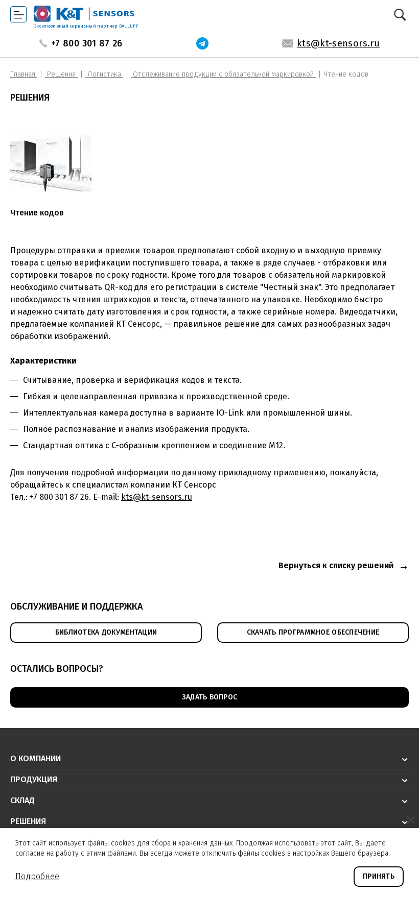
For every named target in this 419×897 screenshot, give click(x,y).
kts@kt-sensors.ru (338, 43)
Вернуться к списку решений (335, 565)
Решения (61, 74)
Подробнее (37, 876)
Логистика (104, 74)
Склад (22, 800)
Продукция (33, 779)
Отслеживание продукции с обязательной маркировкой (223, 74)
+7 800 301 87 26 (87, 43)
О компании (35, 758)
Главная (23, 74)
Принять (378, 876)
